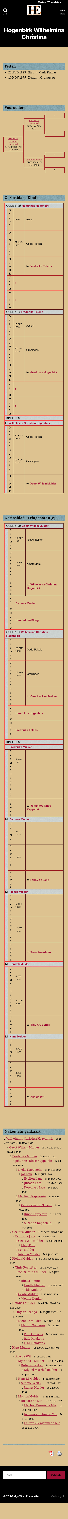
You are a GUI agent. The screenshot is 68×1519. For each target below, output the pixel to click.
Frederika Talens (32, 312)
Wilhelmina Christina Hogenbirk (29, 423)
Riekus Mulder (19, 891)
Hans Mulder (18, 1036)
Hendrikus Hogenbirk (35, 205)
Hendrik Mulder (20, 964)
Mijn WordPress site (26, 1496)
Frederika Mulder (21, 747)
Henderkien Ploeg (27, 620)
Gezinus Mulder (26, 603)
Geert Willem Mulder (35, 525)
